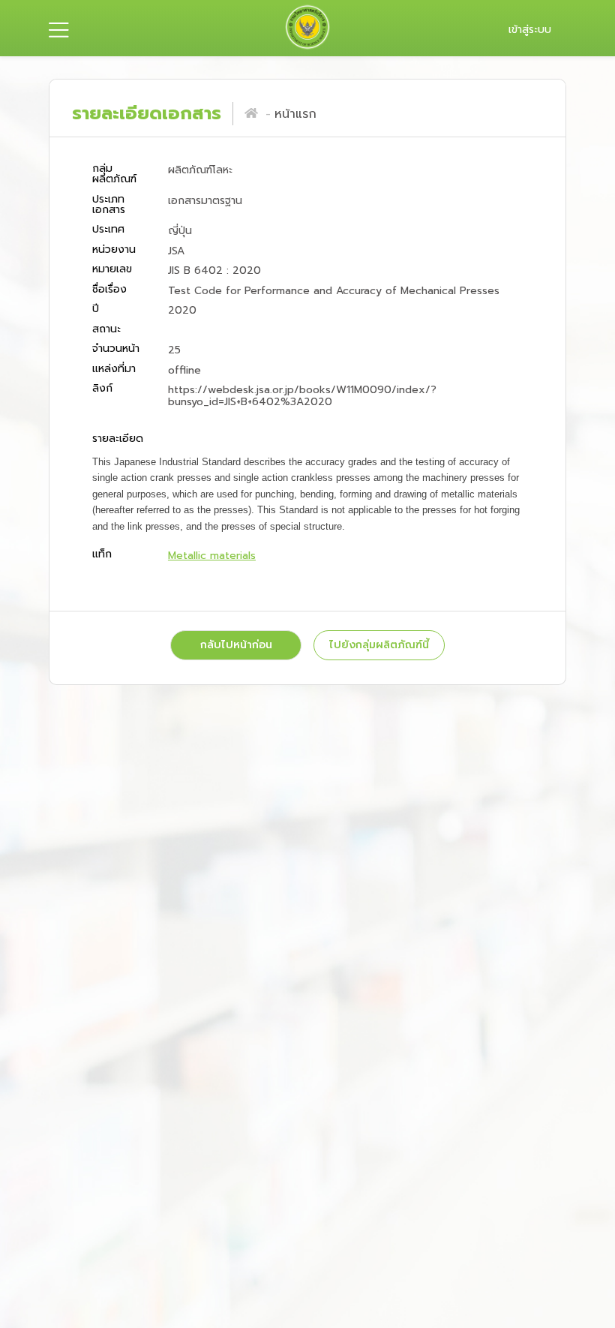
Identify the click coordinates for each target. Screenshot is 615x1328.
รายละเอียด (117, 439)
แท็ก (102, 555)
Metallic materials (212, 555)
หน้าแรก (295, 114)
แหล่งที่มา (114, 369)
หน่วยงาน (114, 249)
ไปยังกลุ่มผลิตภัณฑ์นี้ (379, 645)
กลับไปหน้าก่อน (236, 645)
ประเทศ (108, 230)
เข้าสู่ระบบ (529, 30)
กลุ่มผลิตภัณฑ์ (114, 174)
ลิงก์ (102, 389)
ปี (95, 309)
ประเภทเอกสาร (108, 204)
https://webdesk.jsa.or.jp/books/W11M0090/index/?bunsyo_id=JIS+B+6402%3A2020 (302, 396)
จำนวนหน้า (116, 349)
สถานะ (106, 329)
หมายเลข (112, 270)
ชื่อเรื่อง (109, 289)
